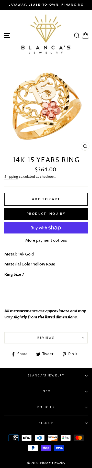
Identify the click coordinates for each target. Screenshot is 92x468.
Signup (46, 423)
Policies (46, 407)
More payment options (46, 240)
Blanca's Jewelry (46, 375)
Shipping (11, 176)
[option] (46, 5)
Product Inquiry (46, 214)
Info (46, 391)
